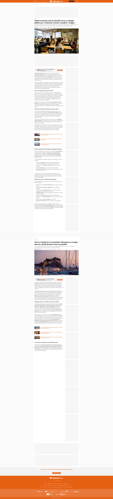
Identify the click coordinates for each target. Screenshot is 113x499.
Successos (65, 483)
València (35, 18)
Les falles (44, 485)
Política (52, 483)
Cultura (62, 483)
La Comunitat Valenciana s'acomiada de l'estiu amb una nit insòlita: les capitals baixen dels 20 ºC (51, 328)
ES (45, 1)
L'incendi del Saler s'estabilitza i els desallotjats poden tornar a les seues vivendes (51, 139)
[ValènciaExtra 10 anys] (56, 1)
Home (35, 238)
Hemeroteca (68, 485)
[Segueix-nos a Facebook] (39, 1)
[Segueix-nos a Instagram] (41, 1)
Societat (59, 483)
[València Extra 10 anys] (56, 478)
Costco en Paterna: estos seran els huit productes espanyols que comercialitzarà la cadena (51, 144)
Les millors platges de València (61, 485)
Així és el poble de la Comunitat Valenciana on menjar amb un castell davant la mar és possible (51, 134)
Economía (55, 483)
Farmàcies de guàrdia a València (51, 485)
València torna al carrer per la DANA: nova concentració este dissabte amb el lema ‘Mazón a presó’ (51, 337)
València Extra (36, 27)
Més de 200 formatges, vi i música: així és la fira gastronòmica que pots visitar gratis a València (51, 333)
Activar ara (59, 70)
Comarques (48, 483)
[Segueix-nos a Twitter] (40, 1)
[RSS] (42, 1)
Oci (68, 483)
